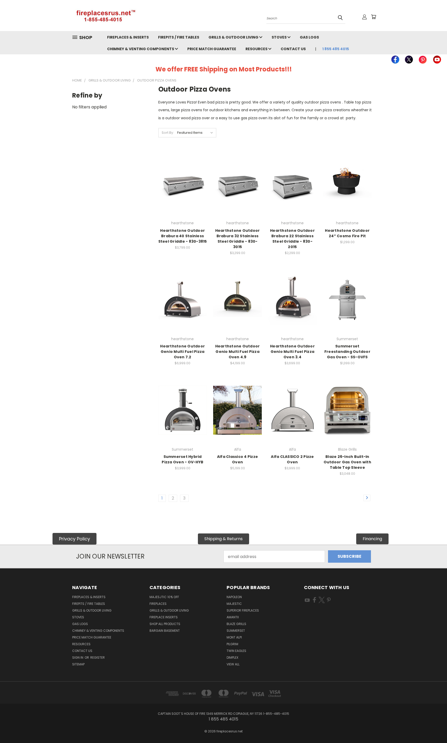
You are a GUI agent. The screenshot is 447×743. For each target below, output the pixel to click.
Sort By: (168, 132)
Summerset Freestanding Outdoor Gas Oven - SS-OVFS (347, 352)
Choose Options (182, 194)
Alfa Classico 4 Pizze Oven (237, 459)
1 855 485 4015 (335, 48)
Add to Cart (347, 194)
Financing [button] (372, 539)
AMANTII (233, 617)
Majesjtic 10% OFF (164, 597)
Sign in (78, 657)
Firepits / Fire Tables (178, 37)
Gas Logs (309, 37)
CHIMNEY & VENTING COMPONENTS (141, 48)
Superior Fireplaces (243, 610)
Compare (181, 183)
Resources (256, 48)
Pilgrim (232, 644)
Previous (432, 726)
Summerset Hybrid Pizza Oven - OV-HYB (182, 459)
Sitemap (78, 664)
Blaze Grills (236, 624)
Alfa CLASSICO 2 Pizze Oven (292, 459)
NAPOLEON (234, 597)
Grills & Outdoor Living (233, 37)
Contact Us (293, 48)
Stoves (279, 37)
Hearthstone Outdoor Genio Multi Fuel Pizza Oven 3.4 (292, 352)
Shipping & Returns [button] (223, 539)
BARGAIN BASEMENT (165, 630)
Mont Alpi (234, 637)
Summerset (236, 630)
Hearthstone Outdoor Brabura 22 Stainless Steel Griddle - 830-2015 (292, 238)
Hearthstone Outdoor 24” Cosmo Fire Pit (347, 233)
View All (233, 664)
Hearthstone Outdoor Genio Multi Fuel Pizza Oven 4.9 (237, 352)
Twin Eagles (236, 651)
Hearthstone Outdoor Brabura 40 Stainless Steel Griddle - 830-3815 (182, 236)
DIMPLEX (232, 657)
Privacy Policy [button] (74, 539)
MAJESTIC (234, 603)
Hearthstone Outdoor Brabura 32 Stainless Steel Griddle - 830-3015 (237, 238)
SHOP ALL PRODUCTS (165, 624)
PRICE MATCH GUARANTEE (211, 48)
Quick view (182, 172)
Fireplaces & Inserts (128, 37)
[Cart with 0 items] (373, 16)
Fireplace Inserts (164, 617)
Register (97, 657)
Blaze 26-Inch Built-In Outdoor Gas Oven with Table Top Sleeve (347, 462)
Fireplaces (158, 603)
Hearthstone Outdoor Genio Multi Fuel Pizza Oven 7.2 (182, 352)
